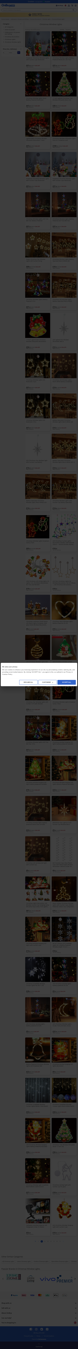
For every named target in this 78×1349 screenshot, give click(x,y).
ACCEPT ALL (66, 682)
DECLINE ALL (28, 682)
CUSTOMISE (46, 682)
